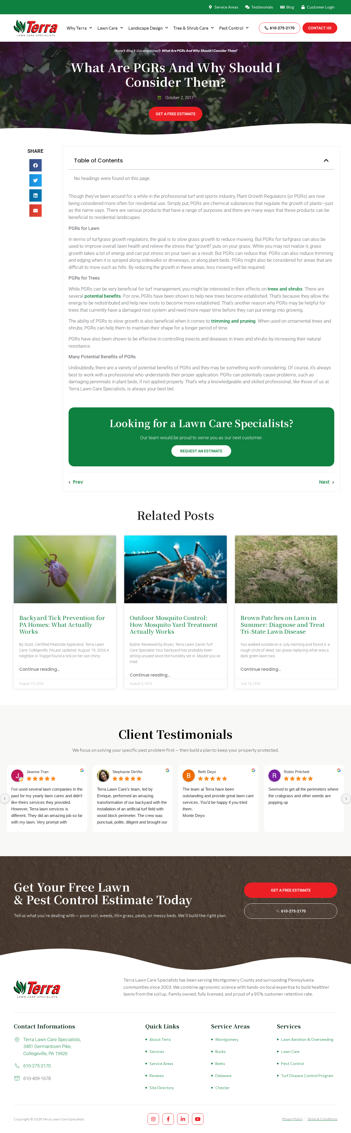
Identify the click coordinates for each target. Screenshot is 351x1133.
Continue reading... (39, 669)
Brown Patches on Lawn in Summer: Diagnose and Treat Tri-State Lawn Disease (282, 624)
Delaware (223, 1075)
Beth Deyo (207, 772)
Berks (220, 1063)
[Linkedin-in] (183, 1119)
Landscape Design (145, 28)
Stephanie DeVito (127, 772)
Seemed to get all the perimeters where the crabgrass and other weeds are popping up (303, 796)
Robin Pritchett (296, 772)
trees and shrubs (285, 289)
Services (156, 1051)
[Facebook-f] (168, 1119)
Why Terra (77, 28)
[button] (35, 165)
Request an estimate (201, 451)
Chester (222, 1087)
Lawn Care (107, 28)
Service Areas (161, 1063)
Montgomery (226, 1039)
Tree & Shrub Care (190, 28)
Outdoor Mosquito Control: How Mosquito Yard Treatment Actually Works (173, 624)
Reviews (156, 1075)
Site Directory (161, 1087)
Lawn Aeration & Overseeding (307, 1039)
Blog (129, 50)
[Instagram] (153, 1119)
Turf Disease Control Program (307, 1075)
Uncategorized (147, 50)
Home (118, 50)
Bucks (220, 1051)
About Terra (160, 1039)
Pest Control (231, 28)
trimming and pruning (233, 321)
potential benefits (102, 296)
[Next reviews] (346, 798)
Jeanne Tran (38, 772)
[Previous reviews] (4, 798)
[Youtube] (197, 1119)
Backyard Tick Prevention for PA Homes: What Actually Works (62, 624)
